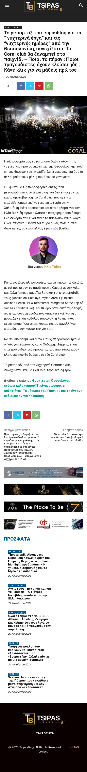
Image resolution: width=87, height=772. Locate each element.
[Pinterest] (39, 86)
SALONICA (15, 551)
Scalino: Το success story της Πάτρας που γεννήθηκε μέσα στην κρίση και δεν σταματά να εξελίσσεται (28, 682)
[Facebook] (21, 86)
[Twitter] (30, 86)
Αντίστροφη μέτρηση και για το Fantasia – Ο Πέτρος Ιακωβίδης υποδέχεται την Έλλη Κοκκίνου (29, 593)
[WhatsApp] (49, 86)
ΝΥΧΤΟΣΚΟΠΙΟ (13, 28)
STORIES (13, 643)
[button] (6, 5)
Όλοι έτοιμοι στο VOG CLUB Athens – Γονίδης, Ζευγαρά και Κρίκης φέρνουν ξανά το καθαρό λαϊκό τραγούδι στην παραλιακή (29, 622)
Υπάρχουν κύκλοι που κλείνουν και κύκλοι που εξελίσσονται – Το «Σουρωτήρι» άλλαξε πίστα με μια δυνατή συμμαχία (28, 653)
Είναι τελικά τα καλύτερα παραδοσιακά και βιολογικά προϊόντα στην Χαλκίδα (67, 437)
